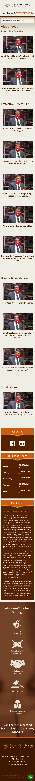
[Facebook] (13, 443)
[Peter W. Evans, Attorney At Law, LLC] (17, 749)
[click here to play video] (18, 44)
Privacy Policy (25, 777)
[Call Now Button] (30, 777)
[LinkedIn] (22, 443)
